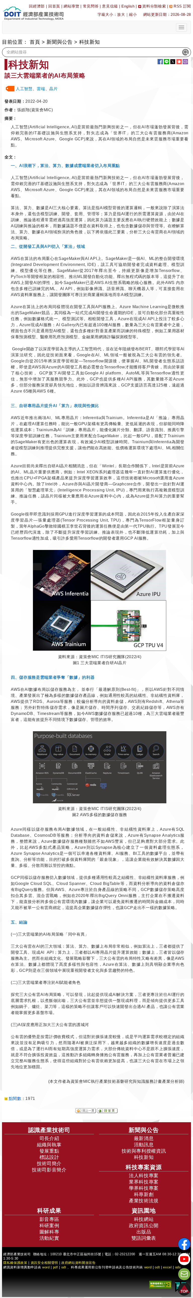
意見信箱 (110, 6)
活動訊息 (144, 1144)
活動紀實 (49, 1238)
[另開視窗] (99, 600)
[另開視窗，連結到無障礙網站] (160, 1284)
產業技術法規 (144, 1200)
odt (63, 1267)
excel (167, 1267)
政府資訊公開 (144, 1225)
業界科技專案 (144, 1181)
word (148, 1267)
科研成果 (49, 1210)
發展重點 (49, 1151)
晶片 (53, 89)
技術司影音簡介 (49, 1169)
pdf (55, 1267)
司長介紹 (49, 1138)
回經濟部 (37, 6)
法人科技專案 (144, 1175)
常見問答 (91, 6)
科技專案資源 (144, 1167)
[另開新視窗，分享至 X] (173, 61)
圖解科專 (49, 1231)
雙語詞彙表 (143, 1238)
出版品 (143, 1231)
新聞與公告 (59, 42)
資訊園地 (144, 1210)
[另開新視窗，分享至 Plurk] (179, 61)
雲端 (41, 89)
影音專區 (49, 1219)
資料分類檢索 (153, 6)
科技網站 (144, 1219)
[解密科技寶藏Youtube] (184, 1259)
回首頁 (54, 6)
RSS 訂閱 (181, 6)
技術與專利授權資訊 (144, 1151)
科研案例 (49, 1225)
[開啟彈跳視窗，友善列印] (185, 61)
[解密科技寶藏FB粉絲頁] (184, 1244)
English (128, 6)
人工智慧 (24, 89)
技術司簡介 (49, 1163)
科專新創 (144, 1194)
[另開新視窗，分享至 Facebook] (160, 61)
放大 (121, 14)
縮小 (133, 14)
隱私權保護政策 (15, 1263)
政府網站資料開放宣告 (78, 1263)
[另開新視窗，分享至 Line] (166, 61)
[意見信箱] (184, 1274)
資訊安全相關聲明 (44, 1263)
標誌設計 (49, 1157)
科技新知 (144, 1157)
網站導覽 (71, 6)
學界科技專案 (144, 1188)
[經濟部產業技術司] (33, 10)
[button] (184, 1289)
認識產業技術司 (49, 1130)
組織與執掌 (49, 1144)
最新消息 (144, 1138)
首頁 (35, 42)
